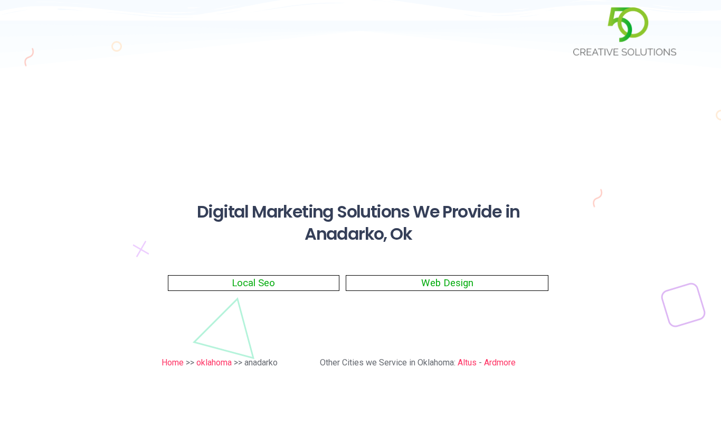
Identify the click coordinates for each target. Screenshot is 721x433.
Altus (467, 362)
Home (173, 362)
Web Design (447, 283)
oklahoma (214, 362)
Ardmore (500, 362)
